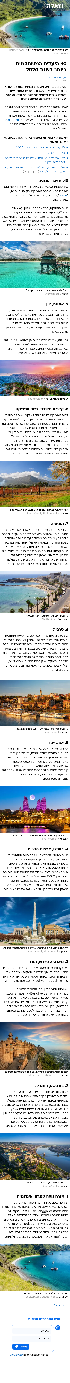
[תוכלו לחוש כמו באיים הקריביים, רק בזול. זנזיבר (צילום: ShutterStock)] (35, 269)
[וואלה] (54, 6)
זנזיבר (63, 195)
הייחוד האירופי (56, 153)
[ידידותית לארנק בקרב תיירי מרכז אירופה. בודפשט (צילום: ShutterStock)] (35, 1161)
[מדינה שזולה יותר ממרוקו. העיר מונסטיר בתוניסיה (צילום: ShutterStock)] (35, 597)
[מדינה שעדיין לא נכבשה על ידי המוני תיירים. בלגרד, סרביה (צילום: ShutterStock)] (35, 708)
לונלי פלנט (14, 120)
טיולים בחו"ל (60, 1305)
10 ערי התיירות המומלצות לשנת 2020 (40, 147)
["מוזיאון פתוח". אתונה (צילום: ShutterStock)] (35, 381)
